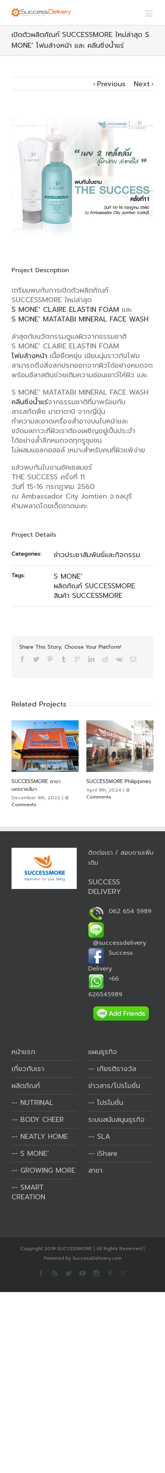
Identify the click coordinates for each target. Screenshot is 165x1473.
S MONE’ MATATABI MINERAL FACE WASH (80, 319)
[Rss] (55, 1273)
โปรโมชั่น (110, 1102)
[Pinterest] (50, 659)
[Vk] (119, 659)
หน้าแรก (23, 1051)
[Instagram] (96, 1273)
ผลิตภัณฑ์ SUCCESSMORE (94, 586)
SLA (103, 1136)
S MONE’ (68, 576)
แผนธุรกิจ (102, 1051)
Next (142, 84)
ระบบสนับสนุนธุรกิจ (116, 1119)
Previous (111, 84)
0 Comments (108, 793)
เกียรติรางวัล (116, 1068)
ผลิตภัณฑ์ (26, 1085)
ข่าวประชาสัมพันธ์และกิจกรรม (97, 554)
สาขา (95, 1170)
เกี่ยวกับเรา (28, 1068)
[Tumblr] (64, 659)
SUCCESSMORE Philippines (118, 781)
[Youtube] (82, 1273)
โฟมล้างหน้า (29, 355)
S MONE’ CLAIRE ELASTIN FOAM (65, 309)
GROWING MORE (47, 1170)
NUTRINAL (36, 1102)
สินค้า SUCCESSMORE (88, 595)
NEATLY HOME (44, 1136)
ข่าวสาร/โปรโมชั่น (114, 1085)
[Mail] (133, 659)
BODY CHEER (42, 1119)
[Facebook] (22, 659)
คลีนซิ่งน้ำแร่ (30, 402)
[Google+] (77, 659)
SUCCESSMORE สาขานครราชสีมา (36, 785)
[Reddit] (105, 659)
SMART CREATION (28, 1192)
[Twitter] (36, 659)
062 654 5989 (128, 911)
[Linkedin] (91, 659)
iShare (107, 1153)
